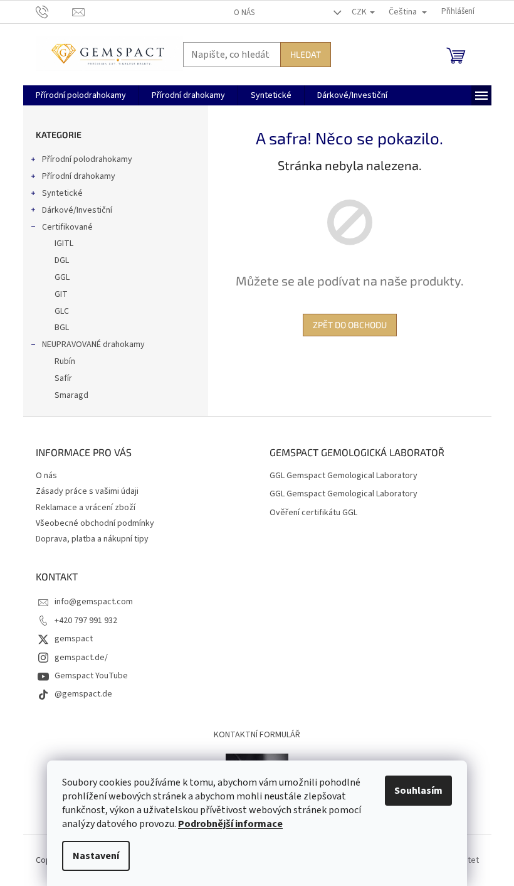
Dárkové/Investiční (77, 210)
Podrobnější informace (230, 824)
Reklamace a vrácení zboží (85, 507)
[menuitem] (81, 95)
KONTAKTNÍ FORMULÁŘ (257, 735)
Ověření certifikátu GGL (313, 513)
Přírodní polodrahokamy (87, 159)
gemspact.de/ (81, 657)
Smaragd (71, 395)
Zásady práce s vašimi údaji (87, 491)
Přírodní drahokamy (78, 176)
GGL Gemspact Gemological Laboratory (343, 476)
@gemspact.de (83, 694)
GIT (61, 294)
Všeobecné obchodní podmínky (95, 523)
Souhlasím (418, 791)
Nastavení (96, 856)
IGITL (64, 243)
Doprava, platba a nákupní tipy (92, 539)
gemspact (74, 638)
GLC (62, 311)
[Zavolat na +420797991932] (54, 11)
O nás (244, 12)
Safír (63, 378)
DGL (62, 260)
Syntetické (62, 193)
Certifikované (67, 227)
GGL (62, 277)
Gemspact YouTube (91, 676)
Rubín (65, 361)
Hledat (305, 54)
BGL (62, 327)
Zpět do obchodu (350, 324)
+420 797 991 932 (86, 620)
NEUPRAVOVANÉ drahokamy (93, 344)
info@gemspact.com (94, 601)
